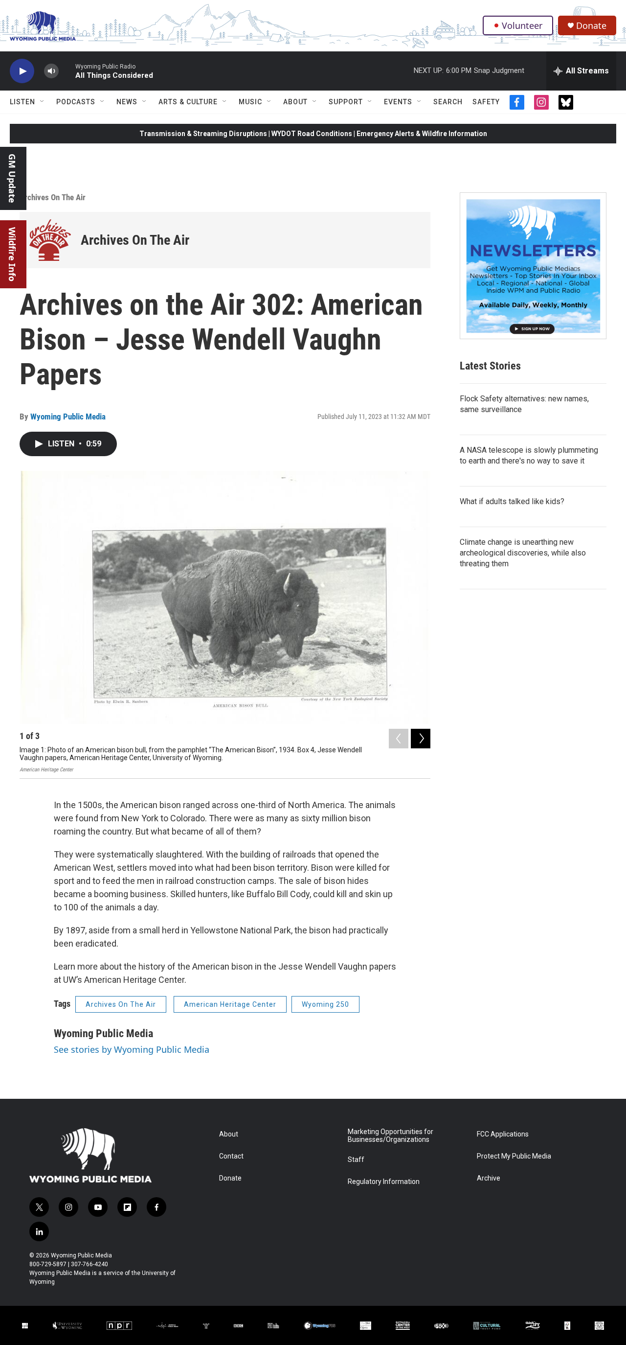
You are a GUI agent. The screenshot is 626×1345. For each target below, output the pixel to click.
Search (448, 102)
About (295, 102)
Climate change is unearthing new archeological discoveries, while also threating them (523, 552)
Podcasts (75, 102)
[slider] (67, 71)
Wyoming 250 (325, 1004)
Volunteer (522, 25)
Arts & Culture (188, 102)
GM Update (12, 178)
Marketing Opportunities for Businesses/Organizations (390, 1135)
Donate (591, 26)
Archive (488, 1178)
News (126, 102)
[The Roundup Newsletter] (533, 266)
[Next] (420, 738)
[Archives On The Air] (50, 240)
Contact (231, 1156)
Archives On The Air (53, 197)
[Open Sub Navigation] (42, 102)
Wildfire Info (12, 254)
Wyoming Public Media (68, 416)
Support (346, 102)
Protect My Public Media (514, 1156)
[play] (22, 71)
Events (398, 102)
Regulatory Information (384, 1181)
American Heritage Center (230, 1004)
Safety (486, 102)
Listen (22, 102)
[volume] (51, 71)
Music (250, 102)
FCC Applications (503, 1134)
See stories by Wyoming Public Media (131, 1049)
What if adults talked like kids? (512, 501)
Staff (356, 1159)
